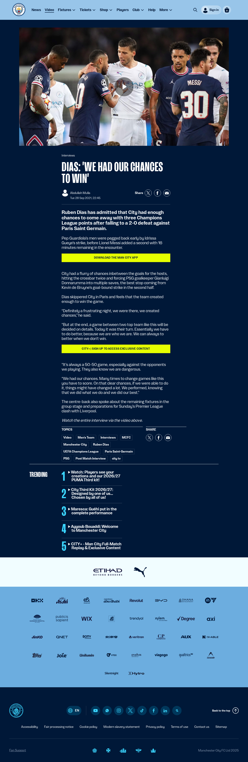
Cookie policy (88, 726)
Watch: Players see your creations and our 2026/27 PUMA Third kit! (95, 476)
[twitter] (130, 710)
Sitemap (221, 726)
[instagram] (119, 710)
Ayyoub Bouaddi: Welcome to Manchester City (94, 529)
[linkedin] (165, 710)
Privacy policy (155, 726)
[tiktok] (142, 710)
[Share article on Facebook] (157, 192)
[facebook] (154, 710)
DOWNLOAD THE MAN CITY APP (116, 257)
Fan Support (17, 750)
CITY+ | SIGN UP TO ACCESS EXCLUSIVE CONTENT (116, 348)
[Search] (195, 10)
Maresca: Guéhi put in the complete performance (94, 511)
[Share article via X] (148, 192)
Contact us (201, 726)
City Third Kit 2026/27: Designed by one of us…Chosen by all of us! (92, 494)
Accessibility (29, 726)
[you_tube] (95, 710)
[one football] (177, 710)
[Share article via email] (166, 192)
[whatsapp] (107, 710)
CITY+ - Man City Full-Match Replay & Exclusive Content (96, 546)
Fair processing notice (58, 726)
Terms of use (179, 726)
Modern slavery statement (121, 726)
